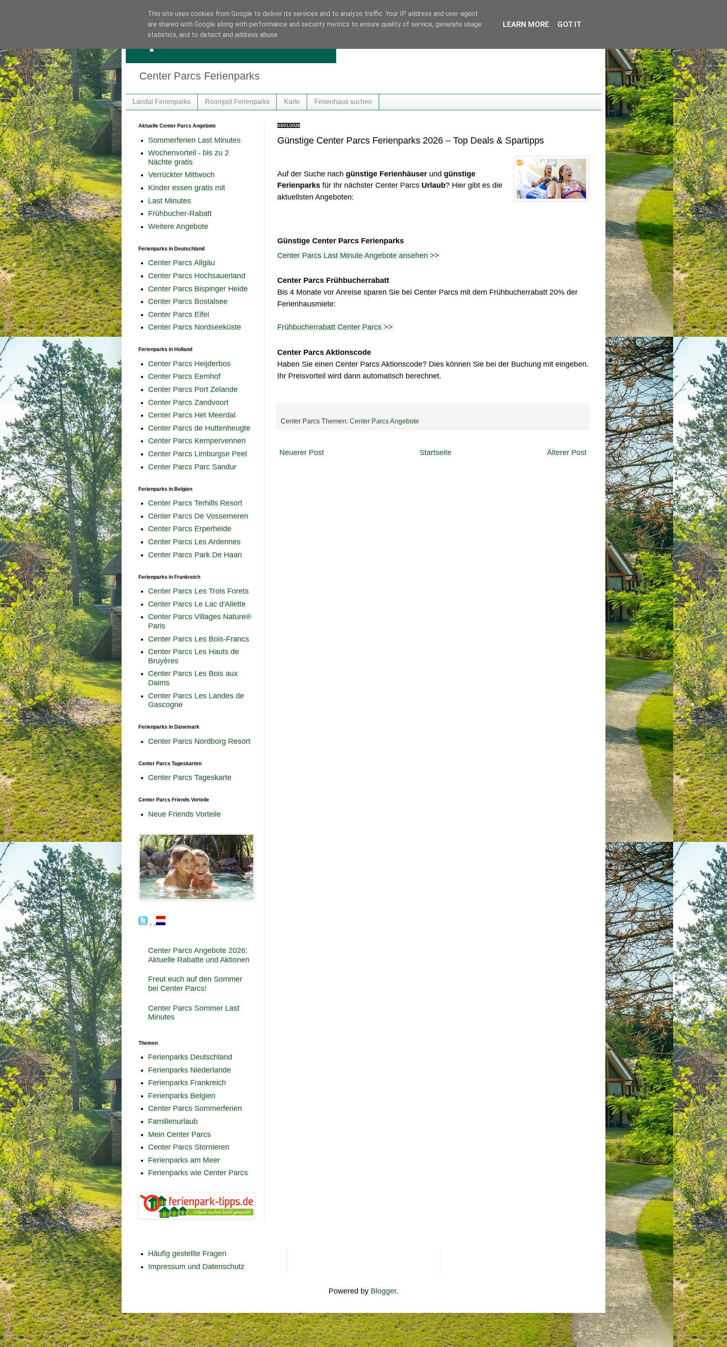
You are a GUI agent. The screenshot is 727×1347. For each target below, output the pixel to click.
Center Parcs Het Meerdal (192, 415)
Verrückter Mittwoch (181, 174)
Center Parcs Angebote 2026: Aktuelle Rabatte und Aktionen (198, 955)
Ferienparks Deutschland (190, 1057)
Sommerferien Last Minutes (194, 140)
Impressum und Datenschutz (196, 1266)
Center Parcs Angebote (384, 421)
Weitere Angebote (178, 226)
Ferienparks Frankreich (187, 1082)
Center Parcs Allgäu (181, 262)
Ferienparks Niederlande (189, 1070)
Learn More (526, 24)
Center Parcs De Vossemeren (198, 516)
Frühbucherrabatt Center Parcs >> (335, 327)
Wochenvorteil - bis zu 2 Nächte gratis (188, 157)
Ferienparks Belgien (181, 1095)
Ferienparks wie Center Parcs (198, 1173)
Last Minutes (169, 201)
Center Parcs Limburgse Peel (197, 454)
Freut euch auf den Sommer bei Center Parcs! (195, 984)
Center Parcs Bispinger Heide (198, 289)
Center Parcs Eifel (178, 314)
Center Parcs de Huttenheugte (199, 428)
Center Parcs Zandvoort (188, 402)
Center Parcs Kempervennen (197, 441)
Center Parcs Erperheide (189, 528)
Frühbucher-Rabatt (180, 213)
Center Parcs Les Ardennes (194, 542)
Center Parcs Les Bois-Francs (198, 639)
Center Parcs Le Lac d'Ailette (197, 604)
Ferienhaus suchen (343, 101)
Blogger (383, 1291)
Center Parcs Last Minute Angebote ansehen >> (358, 255)
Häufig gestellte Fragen (187, 1253)
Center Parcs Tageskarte (189, 777)
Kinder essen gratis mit (186, 188)
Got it (569, 24)
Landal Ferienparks (162, 101)
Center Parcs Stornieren (188, 1147)
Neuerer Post (301, 452)
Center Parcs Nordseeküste (194, 327)
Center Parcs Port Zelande (193, 389)
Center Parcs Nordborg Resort (199, 741)
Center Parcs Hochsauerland (196, 276)
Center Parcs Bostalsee (188, 301)
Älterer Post (566, 452)
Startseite (435, 452)
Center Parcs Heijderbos (189, 363)
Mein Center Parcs (179, 1134)
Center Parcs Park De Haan (195, 555)
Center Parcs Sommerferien (195, 1108)
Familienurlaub (173, 1121)
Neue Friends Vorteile (184, 814)
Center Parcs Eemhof (184, 376)
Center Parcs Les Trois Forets (198, 591)
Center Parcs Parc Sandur (192, 467)
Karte (292, 101)
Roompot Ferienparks (237, 101)
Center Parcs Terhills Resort (195, 503)
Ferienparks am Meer (184, 1160)
